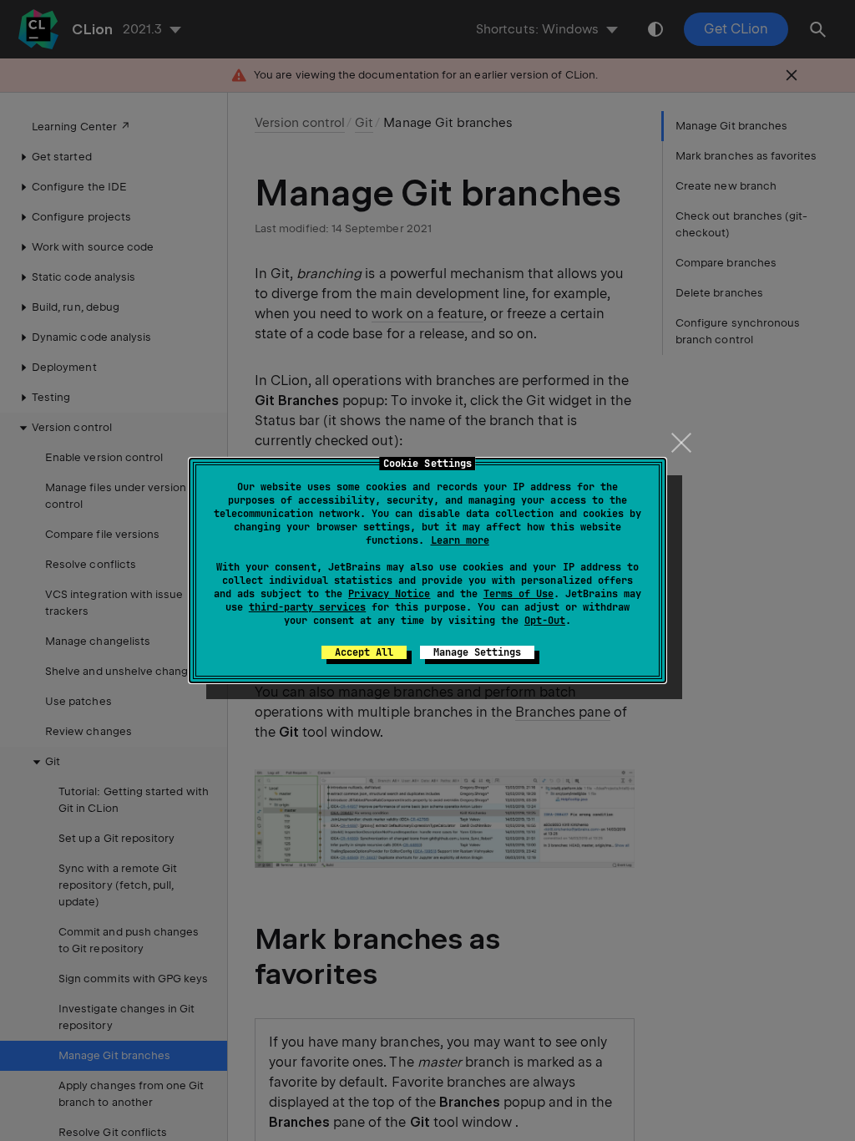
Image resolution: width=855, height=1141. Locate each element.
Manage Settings (477, 652)
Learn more (460, 540)
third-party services (307, 607)
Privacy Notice (389, 594)
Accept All (364, 652)
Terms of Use (518, 594)
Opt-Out (544, 620)
